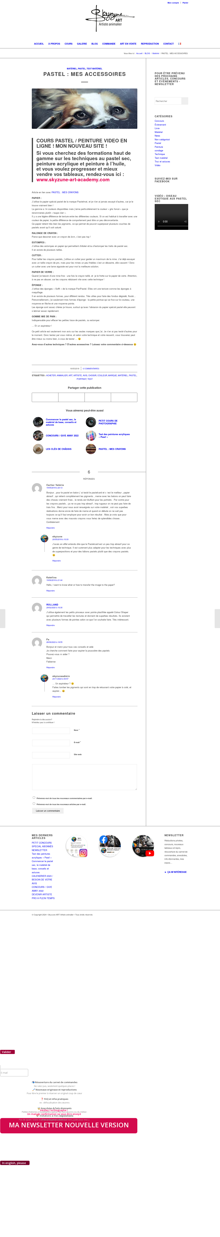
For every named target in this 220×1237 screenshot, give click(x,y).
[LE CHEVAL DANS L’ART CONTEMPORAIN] (2, 618)
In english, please (14, 1163)
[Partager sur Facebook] (45, 397)
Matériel (72, 68)
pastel (133, 375)
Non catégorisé (162, 139)
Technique (160, 154)
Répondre (50, 527)
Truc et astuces (162, 161)
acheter (51, 375)
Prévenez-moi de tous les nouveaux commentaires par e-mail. (64, 798)
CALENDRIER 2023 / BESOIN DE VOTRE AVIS (42, 879)
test (90, 379)
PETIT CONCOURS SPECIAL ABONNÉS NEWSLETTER (42, 846)
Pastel (82, 68)
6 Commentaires (91, 368)
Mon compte (173, 2)
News (157, 135)
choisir (92, 375)
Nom (77, 730)
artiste (77, 375)
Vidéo (157, 165)
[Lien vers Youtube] (185, 914)
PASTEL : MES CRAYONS (65, 192)
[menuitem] (173, 3)
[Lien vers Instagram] (175, 914)
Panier (185, 2)
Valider (6, 1052)
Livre (157, 128)
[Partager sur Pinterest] (98, 397)
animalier (62, 375)
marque (112, 375)
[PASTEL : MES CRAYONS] (217, 618)
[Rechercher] (183, 52)
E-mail (77, 742)
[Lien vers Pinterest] (180, 914)
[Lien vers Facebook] (170, 914)
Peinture (159, 146)
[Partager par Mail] (124, 397)
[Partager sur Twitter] (71, 397)
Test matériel (94, 68)
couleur (102, 375)
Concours (159, 120)
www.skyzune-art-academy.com (73, 179)
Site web (78, 754)
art (70, 375)
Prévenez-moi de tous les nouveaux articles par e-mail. (61, 804)
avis (85, 375)
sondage (159, 150)
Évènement (160, 124)
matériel (123, 375)
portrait (81, 379)
